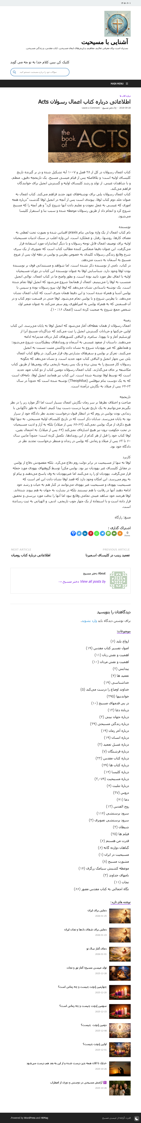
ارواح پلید (122, 641)
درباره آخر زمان (119, 730)
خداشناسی (120, 682)
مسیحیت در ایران (116, 854)
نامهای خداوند (119, 875)
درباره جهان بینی (117, 717)
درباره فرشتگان (118, 751)
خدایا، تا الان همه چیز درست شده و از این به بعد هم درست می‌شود (67, 1063)
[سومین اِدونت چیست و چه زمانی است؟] (120, 1007)
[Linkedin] (85, 533)
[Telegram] (102, 533)
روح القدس (121, 806)
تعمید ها (123, 675)
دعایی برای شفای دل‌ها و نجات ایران (85, 929)
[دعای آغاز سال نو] (120, 949)
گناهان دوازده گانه (116, 847)
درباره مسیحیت (118, 779)
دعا (126, 799)
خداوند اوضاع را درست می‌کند (107, 689)
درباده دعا (122, 710)
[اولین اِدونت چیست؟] (120, 1045)
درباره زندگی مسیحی (113, 724)
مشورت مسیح (118, 861)
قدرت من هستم (117, 841)
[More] (120, 533)
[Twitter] (79, 533)
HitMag (44, 1117)
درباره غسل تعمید (116, 744)
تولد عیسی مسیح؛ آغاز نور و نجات (87, 967)
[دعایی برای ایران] (120, 911)
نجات (125, 882)
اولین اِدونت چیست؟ (95, 1044)
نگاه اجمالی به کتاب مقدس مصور (105, 889)
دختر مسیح (107, 107)
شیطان (124, 827)
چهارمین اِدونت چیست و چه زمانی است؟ (82, 986)
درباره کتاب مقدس (116, 758)
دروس (125, 792)
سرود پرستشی (117, 813)
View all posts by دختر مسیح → (82, 581)
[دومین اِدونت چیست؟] (120, 1026)
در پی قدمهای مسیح (114, 703)
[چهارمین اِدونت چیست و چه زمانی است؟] (120, 988)
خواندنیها (122, 696)
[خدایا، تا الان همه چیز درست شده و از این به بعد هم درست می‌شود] (120, 1064)
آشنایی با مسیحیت (104, 42)
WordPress (29, 1117)
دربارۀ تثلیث (120, 785)
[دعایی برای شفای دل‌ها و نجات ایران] (120, 930)
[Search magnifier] (14, 72)
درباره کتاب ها (125, 96)
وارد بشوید (89, 620)
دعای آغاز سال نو (97, 948)
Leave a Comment (91, 107)
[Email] (114, 533)
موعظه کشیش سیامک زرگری (107, 868)
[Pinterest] (90, 533)
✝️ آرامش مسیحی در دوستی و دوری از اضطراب (78, 1082)
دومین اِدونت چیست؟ (94, 1024)
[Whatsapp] (96, 533)
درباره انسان (120, 737)
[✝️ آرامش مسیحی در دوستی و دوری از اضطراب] (120, 1083)
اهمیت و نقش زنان (115, 655)
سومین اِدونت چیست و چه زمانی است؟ (83, 1005)
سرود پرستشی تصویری (112, 820)
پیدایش (123, 668)
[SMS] (108, 533)
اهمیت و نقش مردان (114, 662)
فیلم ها (123, 834)
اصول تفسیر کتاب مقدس (111, 648)
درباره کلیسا (120, 772)
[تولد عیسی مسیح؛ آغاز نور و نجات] (120, 968)
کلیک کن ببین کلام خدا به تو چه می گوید (39, 62)
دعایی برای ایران (97, 910)
